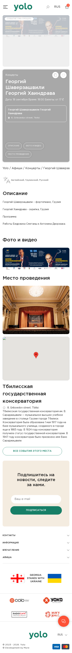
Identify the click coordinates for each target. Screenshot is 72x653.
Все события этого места (32, 451)
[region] (36, 326)
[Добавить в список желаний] (63, 75)
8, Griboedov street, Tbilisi (23, 408)
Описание (13, 146)
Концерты (11, 75)
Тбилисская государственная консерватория (24, 394)
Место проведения (18, 154)
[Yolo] (23, 7)
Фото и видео (33, 146)
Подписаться (36, 510)
